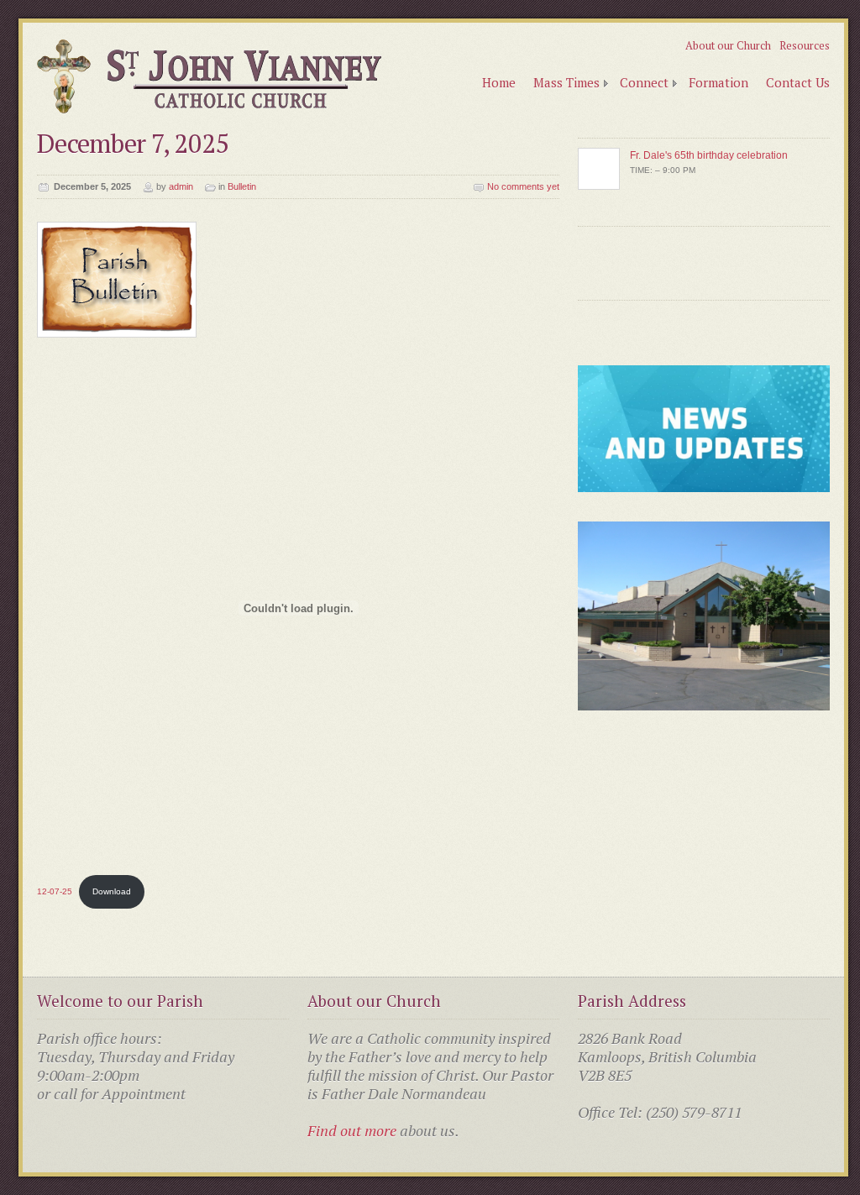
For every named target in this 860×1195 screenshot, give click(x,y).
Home (499, 82)
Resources (804, 45)
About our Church (728, 45)
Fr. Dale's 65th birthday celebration (709, 155)
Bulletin (242, 186)
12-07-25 (54, 891)
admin (181, 186)
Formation (718, 82)
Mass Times (566, 82)
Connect (644, 82)
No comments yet (523, 186)
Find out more (351, 1130)
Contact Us (798, 82)
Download (111, 891)
